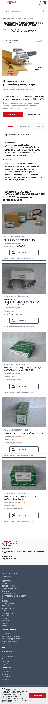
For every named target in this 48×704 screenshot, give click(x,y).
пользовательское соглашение (15, 701)
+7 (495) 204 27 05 (39, 3)
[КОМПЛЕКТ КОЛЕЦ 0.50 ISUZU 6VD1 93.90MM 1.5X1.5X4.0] (24, 475)
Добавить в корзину (35, 114)
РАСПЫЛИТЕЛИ (7, 613)
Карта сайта (6, 661)
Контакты (5, 679)
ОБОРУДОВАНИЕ (8, 603)
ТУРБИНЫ (5, 621)
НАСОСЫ (5, 601)
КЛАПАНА (5, 591)
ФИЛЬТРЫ (5, 623)
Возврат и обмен (8, 654)
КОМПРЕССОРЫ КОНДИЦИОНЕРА (14, 596)
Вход (3, 664)
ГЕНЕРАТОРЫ (6, 581)
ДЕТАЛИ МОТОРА (8, 586)
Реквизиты (6, 677)
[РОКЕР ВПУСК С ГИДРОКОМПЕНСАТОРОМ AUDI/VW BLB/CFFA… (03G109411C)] (24, 279)
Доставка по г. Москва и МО (12, 636)
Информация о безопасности (12, 659)
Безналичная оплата (9, 641)
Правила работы (8, 651)
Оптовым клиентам (9, 656)
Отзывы (5, 674)
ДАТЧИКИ (5, 583)
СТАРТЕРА (5, 616)
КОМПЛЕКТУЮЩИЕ (9, 593)
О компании (6, 672)
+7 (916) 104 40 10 (9, 559)
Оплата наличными (9, 644)
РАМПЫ (4, 611)
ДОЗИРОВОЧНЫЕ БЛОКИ (11, 588)
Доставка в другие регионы (12, 639)
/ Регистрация (11, 664)
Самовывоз (6, 634)
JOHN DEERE (6, 576)
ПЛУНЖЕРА (6, 606)
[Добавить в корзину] (13, 252)
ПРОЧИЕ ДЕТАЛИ (8, 608)
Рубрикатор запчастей (10, 573)
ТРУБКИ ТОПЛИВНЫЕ (9, 618)
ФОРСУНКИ (6, 626)
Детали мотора (15, 18)
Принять (38, 695)
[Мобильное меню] (3, 3)
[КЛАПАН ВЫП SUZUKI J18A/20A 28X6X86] (24, 412)
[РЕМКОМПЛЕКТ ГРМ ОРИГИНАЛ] (24, 219)
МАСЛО (4, 598)
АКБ (3, 578)
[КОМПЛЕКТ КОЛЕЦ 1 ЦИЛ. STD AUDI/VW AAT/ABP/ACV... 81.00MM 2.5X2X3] (24, 347)
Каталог (6, 18)
